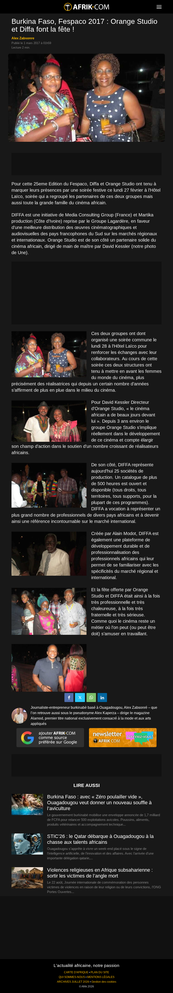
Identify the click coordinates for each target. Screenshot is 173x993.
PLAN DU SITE (100, 972)
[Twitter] (80, 697)
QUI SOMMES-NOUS (72, 977)
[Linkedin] (102, 697)
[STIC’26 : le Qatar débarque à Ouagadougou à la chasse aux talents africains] (27, 844)
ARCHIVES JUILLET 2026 (73, 981)
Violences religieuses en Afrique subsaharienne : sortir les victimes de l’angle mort (100, 873)
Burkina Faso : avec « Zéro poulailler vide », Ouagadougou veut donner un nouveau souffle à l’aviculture (99, 802)
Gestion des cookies (103, 981)
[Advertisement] (86, 164)
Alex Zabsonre (22, 38)
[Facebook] (68, 697)
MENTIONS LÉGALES (100, 977)
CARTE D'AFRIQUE (76, 972)
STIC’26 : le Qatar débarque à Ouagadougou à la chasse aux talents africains (100, 839)
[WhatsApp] (91, 697)
